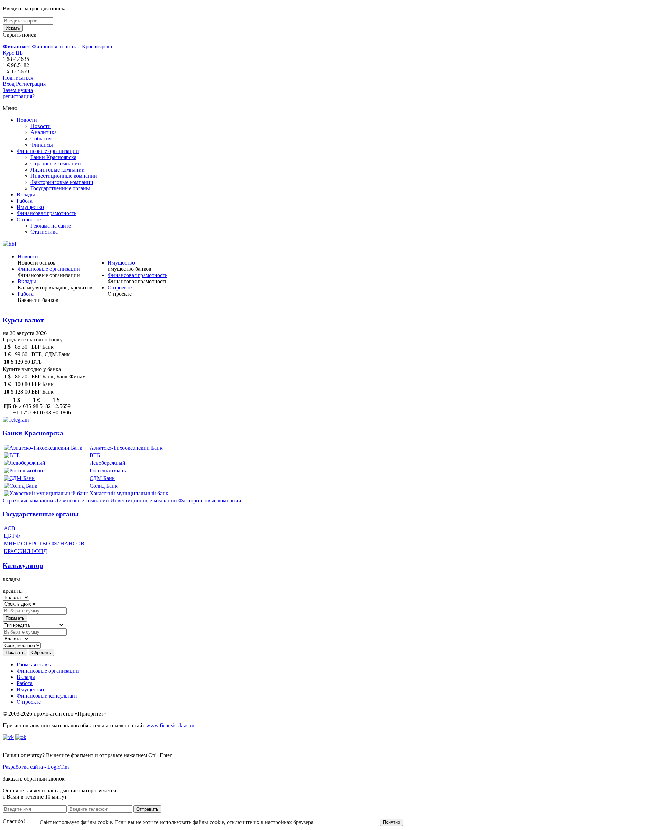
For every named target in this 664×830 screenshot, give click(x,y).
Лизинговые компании (57, 170)
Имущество (30, 207)
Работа (25, 201)
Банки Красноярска (53, 157)
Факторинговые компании (61, 182)
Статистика (44, 232)
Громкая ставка (35, 664)
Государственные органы (60, 188)
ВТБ (95, 455)
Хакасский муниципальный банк (129, 493)
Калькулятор (23, 565)
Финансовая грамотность (46, 213)
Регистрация (31, 84)
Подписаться (18, 78)
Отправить (147, 809)
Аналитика (43, 132)
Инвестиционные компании (63, 176)
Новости (27, 120)
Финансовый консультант (47, 696)
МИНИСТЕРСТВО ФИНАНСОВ (44, 543)
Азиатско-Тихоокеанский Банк (126, 448)
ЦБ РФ (12, 536)
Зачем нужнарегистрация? (19, 93)
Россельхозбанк (108, 470)
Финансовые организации (48, 151)
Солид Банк (104, 486)
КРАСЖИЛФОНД (25, 551)
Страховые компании (55, 163)
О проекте (29, 219)
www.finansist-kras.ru (170, 725)
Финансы (41, 145)
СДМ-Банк (102, 478)
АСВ (9, 528)
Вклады (26, 194)
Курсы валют (23, 320)
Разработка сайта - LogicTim (36, 767)
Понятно (391, 822)
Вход (9, 84)
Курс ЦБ (13, 53)
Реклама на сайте (50, 226)
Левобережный (108, 463)
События (41, 138)
